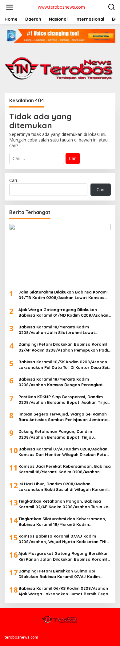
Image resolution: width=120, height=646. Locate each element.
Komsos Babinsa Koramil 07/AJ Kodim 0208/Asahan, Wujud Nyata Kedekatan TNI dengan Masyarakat (62, 539)
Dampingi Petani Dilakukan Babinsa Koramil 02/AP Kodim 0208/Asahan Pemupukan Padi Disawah (63, 347)
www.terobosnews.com (61, 7)
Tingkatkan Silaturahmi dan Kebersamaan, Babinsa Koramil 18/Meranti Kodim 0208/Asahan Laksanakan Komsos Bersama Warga (63, 521)
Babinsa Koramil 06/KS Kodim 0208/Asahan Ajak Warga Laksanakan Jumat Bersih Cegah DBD (64, 591)
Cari (13, 180)
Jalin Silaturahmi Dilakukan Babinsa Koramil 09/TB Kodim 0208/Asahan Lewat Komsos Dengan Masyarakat (63, 294)
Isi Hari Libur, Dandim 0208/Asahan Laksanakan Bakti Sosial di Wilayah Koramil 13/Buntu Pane (63, 486)
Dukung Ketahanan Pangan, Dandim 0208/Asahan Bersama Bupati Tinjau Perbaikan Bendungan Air (56, 434)
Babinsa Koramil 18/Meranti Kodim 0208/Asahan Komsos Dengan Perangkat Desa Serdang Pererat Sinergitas (60, 382)
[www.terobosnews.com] (60, 618)
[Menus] (9, 7)
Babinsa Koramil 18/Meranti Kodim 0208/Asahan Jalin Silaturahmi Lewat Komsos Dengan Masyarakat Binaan (56, 329)
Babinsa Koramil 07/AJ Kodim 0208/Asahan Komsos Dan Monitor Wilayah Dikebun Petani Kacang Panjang (64, 451)
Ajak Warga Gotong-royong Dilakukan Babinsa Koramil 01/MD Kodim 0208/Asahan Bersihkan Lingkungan (63, 312)
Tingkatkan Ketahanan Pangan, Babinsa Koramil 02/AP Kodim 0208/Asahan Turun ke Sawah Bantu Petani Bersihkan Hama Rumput (63, 504)
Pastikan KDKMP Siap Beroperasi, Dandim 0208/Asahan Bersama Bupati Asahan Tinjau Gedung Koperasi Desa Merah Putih (64, 399)
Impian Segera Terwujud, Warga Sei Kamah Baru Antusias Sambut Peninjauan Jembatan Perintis (64, 417)
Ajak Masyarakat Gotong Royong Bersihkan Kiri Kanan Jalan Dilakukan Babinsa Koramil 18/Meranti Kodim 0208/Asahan (63, 556)
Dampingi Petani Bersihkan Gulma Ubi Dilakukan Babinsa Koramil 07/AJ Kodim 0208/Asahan (59, 573)
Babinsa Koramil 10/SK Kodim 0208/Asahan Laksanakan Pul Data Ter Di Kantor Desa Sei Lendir (63, 364)
